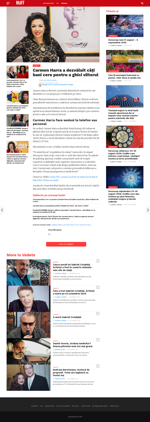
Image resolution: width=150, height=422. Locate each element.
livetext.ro (85, 406)
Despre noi (49, 406)
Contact (34, 406)
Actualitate (48, 3)
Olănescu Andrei (60, 273)
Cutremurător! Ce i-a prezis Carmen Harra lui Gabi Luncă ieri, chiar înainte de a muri (17, 83)
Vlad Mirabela (51, 80)
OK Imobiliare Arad (100, 406)
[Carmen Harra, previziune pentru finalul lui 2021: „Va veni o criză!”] (18, 103)
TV (57, 3)
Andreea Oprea (60, 349)
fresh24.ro (114, 406)
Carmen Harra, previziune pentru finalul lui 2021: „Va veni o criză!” (17, 108)
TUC (41, 406)
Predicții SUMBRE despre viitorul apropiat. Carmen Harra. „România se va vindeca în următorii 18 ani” (17, 132)
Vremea (64, 3)
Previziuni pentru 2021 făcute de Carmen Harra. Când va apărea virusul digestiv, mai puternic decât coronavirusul (17, 159)
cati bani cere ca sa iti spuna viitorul (77, 225)
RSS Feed (75, 406)
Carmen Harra (56, 225)
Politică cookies (63, 406)
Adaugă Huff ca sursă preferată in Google (57, 84)
